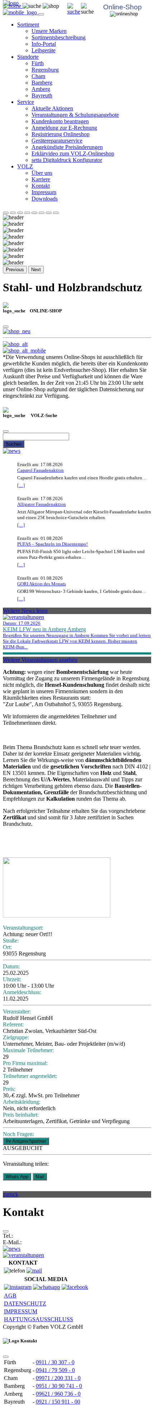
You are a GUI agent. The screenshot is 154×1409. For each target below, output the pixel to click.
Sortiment (28, 24)
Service (25, 102)
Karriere (41, 179)
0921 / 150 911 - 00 (58, 1402)
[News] (11, 451)
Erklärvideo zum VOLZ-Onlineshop (73, 153)
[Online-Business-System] (15, 344)
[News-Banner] (11, 1249)
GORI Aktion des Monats (41, 583)
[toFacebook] (75, 1287)
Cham (38, 76)
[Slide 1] (6, 213)
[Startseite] (74, 12)
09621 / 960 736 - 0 (58, 1394)
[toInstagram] (18, 1287)
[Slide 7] (49, 213)
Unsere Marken (49, 31)
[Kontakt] (34, 1270)
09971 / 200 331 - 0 (58, 1378)
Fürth (38, 63)
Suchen (13, 444)
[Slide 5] (34, 213)
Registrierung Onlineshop (61, 134)
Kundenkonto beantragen (60, 121)
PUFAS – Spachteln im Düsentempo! (52, 544)
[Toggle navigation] (41, 14)
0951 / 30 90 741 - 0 (59, 1386)
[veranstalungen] (23, 617)
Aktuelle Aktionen (52, 108)
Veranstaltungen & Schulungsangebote (75, 115)
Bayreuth (42, 95)
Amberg (41, 89)
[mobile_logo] (20, 12)
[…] (21, 485)
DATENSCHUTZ (25, 1303)
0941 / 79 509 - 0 (55, 1370)
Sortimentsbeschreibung (59, 37)
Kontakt (41, 186)
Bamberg (42, 83)
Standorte (28, 57)
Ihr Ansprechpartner (26, 1141)
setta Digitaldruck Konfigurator (67, 160)
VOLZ (25, 166)
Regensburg (45, 70)
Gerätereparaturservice (57, 141)
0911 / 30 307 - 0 (55, 1362)
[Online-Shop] (16, 331)
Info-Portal (44, 44)
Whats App (17, 1176)
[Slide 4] (27, 213)
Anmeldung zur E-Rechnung (64, 128)
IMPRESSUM (20, 1311)
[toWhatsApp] (46, 1287)
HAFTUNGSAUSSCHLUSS (38, 1319)
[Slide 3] (20, 213)
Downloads (45, 199)
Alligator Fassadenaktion (41, 504)
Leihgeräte (44, 50)
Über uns (42, 173)
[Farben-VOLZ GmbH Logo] (11, 3)
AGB (10, 1296)
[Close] (6, 327)
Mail (39, 1176)
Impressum (44, 192)
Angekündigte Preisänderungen (67, 147)
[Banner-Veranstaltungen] (23, 1255)
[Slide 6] (41, 213)
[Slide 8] (56, 213)
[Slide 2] (13, 213)
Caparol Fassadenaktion (40, 470)
